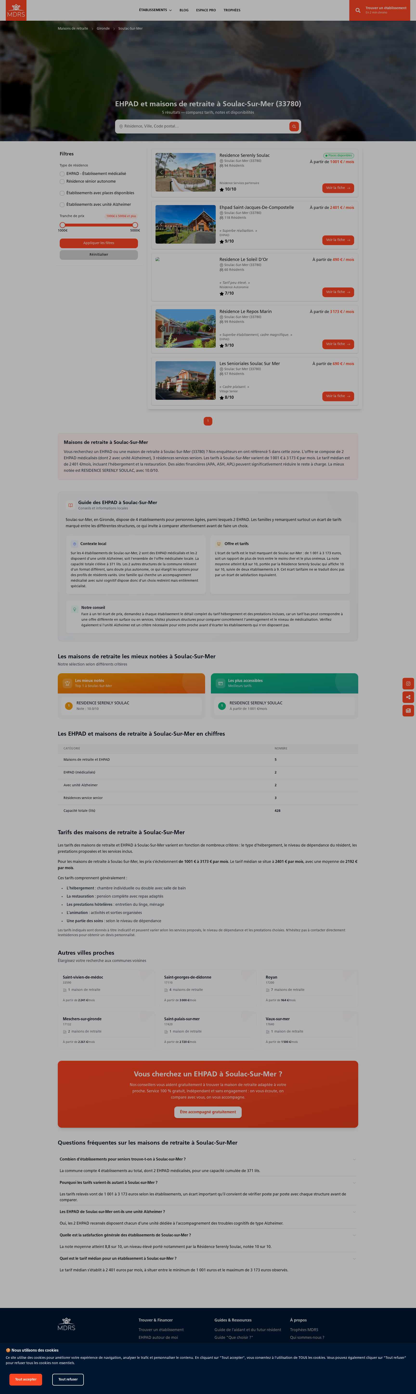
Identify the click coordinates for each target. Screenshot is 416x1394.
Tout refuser (68, 1379)
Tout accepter (25, 1379)
